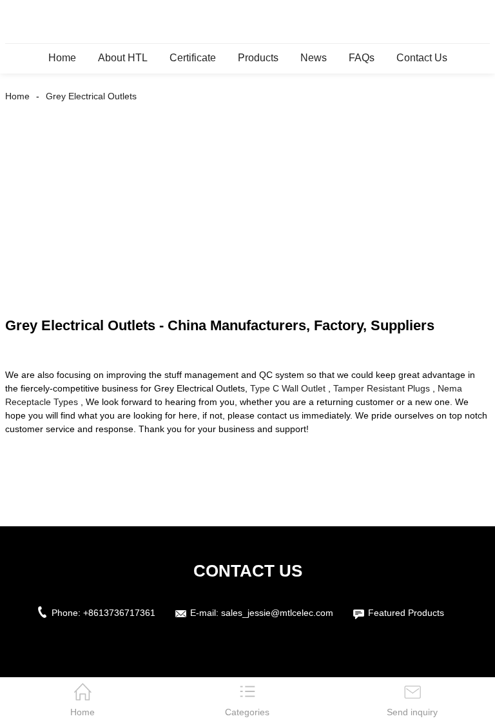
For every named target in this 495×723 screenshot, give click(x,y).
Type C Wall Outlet (287, 388)
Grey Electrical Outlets (91, 96)
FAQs (361, 57)
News (313, 57)
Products (258, 57)
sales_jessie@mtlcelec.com (277, 613)
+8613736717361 (119, 613)
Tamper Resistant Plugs (381, 388)
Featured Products (406, 613)
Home (62, 57)
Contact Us (421, 57)
